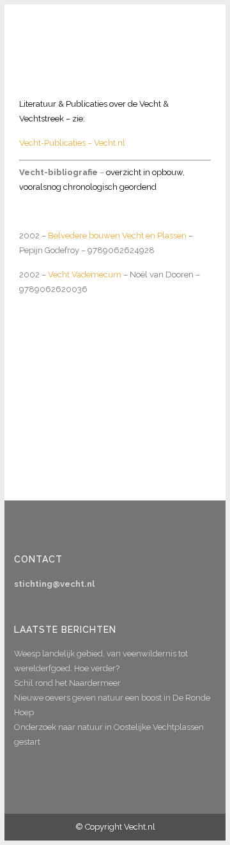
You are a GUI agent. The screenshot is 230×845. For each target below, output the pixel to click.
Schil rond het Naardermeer (67, 683)
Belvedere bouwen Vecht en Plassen (117, 235)
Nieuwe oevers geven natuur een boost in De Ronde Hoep (112, 705)
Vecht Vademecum (84, 274)
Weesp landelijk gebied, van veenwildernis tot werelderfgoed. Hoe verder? (101, 661)
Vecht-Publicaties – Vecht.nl (72, 143)
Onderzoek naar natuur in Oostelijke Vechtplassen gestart (109, 734)
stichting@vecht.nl (54, 584)
